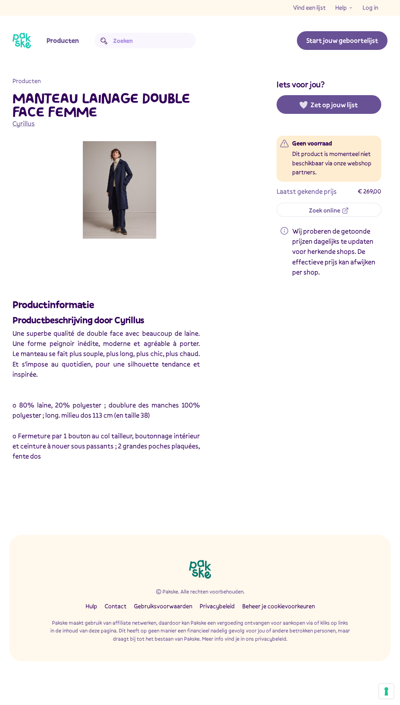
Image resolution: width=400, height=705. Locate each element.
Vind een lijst (309, 7)
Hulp (91, 606)
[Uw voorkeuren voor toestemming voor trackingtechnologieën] (386, 691)
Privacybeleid (217, 606)
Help (341, 7)
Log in (370, 7)
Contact (116, 606)
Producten (62, 40)
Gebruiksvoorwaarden (163, 606)
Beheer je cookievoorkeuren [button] (278, 606)
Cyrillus (23, 123)
